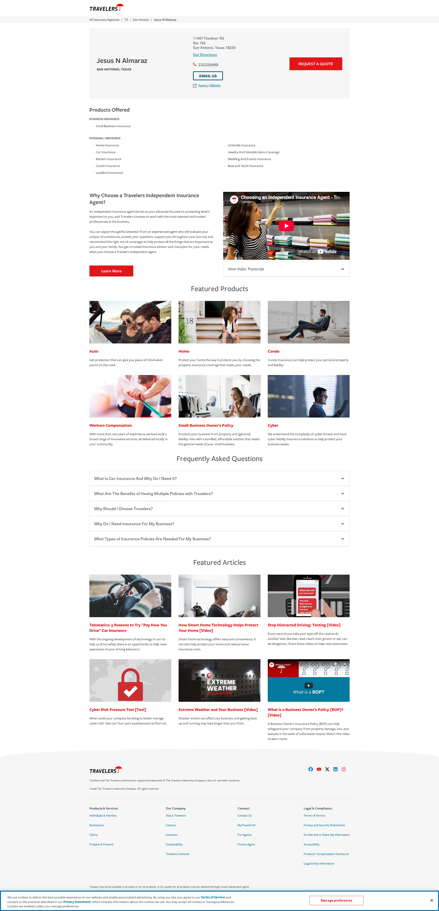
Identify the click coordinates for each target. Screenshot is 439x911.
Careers (171, 825)
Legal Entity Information (319, 863)
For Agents (245, 835)
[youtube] (321, 769)
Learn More (111, 270)
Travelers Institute (177, 854)
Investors (172, 835)
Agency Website (209, 85)
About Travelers (176, 815)
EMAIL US (208, 75)
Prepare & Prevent (101, 844)
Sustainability (174, 844)
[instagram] (345, 769)
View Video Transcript (246, 269)
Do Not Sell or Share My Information (327, 835)
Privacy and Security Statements (324, 825)
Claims (93, 835)
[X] (329, 769)
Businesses (96, 825)
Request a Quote (315, 63)
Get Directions (205, 54)
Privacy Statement (77, 902)
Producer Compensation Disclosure (326, 854)
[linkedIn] (337, 769)
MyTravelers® (247, 825)
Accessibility (311, 844)
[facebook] (312, 769)
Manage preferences (336, 900)
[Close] (432, 900)
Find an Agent (246, 844)
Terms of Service (314, 815)
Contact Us (245, 815)
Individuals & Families (103, 815)
